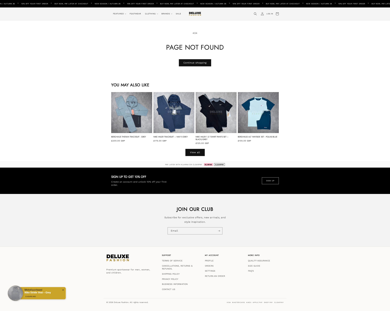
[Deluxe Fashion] (117, 259)
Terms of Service (172, 260)
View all (195, 152)
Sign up (270, 181)
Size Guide (254, 265)
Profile (209, 260)
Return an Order (215, 276)
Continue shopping (195, 62)
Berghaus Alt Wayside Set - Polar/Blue (257, 137)
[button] (119, 14)
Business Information (175, 284)
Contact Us (168, 289)
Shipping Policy (171, 274)
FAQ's (251, 271)
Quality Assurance (259, 260)
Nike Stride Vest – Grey (38, 292)
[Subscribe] (219, 230)
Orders (209, 265)
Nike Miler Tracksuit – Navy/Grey (170, 137)
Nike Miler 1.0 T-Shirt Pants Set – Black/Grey (212, 138)
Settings (210, 271)
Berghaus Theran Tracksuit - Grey (128, 137)
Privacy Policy (170, 279)
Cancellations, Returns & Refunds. (177, 267)
